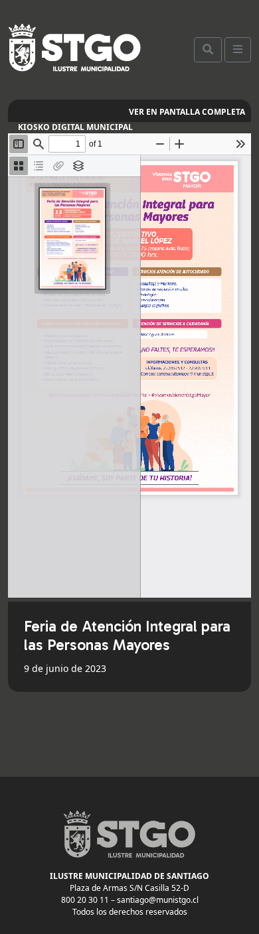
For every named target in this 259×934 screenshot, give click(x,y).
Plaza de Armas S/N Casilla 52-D (129, 888)
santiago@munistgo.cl (158, 899)
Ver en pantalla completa (187, 111)
